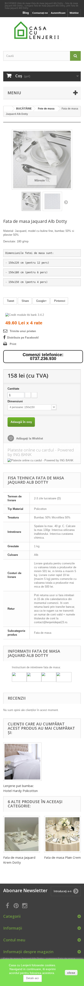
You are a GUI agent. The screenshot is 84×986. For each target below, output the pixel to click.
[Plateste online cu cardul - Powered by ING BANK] (42, 460)
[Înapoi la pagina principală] (8, 108)
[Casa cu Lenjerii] (42, 30)
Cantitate (13, 388)
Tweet (10, 300)
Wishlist (74, 13)
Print (13, 344)
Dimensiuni (16, 401)
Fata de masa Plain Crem (62, 857)
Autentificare (58, 13)
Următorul (66, 202)
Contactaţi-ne (40, 13)
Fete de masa (24, 3)
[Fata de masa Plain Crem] (62, 834)
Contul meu (14, 939)
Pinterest (59, 300)
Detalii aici (32, 978)
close (71, 972)
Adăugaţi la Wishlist (29, 438)
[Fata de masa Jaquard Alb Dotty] (31, 201)
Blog (26, 12)
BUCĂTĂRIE (10, 3)
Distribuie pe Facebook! (23, 337)
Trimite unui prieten (23, 331)
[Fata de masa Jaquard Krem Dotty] (21, 834)
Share (25, 300)
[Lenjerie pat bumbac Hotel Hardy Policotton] (22, 762)
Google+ (41, 300)
